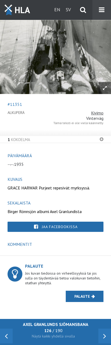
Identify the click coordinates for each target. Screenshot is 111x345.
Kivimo (97, 113)
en (57, 9)
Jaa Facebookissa (60, 226)
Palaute (82, 296)
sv (68, 9)
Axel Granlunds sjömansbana (55, 324)
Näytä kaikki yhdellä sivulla (53, 336)
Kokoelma (19, 139)
